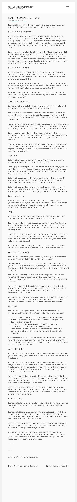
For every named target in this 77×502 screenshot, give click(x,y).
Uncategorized (33, 457)
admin (24, 20)
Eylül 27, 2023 (15, 20)
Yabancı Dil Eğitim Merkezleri (20, 6)
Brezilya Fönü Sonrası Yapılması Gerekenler (22, 466)
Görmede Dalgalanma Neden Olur (57, 466)
